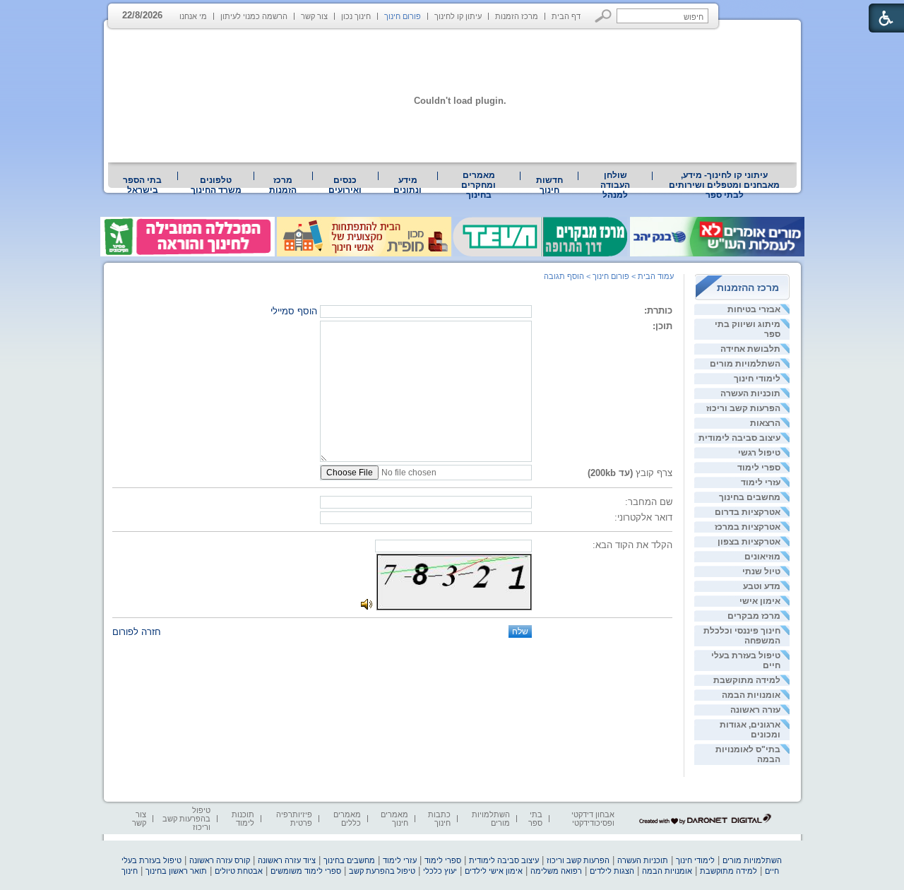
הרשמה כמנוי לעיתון (253, 16)
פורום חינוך (402, 16)
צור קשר (314, 16)
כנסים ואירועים (345, 185)
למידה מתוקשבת (746, 680)
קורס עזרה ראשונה (219, 860)
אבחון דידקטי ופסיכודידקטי (592, 818)
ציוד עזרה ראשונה (287, 860)
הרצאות (765, 423)
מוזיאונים (762, 557)
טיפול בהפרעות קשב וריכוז (186, 818)
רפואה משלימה (556, 871)
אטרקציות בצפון (749, 542)
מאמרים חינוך (394, 818)
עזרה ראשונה (755, 710)
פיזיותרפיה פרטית (294, 818)
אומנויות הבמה (751, 695)
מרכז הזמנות (516, 16)
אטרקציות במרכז (747, 527)
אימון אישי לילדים (494, 871)
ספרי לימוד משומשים (305, 871)
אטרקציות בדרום (747, 512)
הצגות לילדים (612, 871)
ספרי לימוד (758, 468)
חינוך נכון (356, 16)
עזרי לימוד (760, 482)
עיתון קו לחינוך (458, 16)
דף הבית (566, 16)
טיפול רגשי (759, 453)
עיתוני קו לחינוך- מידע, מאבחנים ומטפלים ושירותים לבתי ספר (724, 185)
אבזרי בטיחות (753, 309)
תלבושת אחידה (750, 349)
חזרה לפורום (136, 632)
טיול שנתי (761, 571)
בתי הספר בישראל (142, 185)
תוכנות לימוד (243, 818)
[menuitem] (725, 185)
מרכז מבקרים (753, 616)
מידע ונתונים (407, 185)
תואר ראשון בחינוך (176, 871)
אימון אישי (759, 601)
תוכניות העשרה (750, 393)
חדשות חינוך (549, 185)
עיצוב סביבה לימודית (739, 438)
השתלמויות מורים (745, 364)
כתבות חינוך (439, 818)
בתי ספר (535, 818)
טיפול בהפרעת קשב (382, 871)
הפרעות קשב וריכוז (743, 408)
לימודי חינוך (757, 379)
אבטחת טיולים (239, 871)
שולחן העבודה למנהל (615, 185)
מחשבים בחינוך (749, 497)
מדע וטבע (761, 586)
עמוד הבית (656, 276)
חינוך (129, 871)
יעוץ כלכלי (440, 871)
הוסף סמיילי (293, 311)
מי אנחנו (193, 16)
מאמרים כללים (347, 818)
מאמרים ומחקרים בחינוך (478, 185)
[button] (603, 15)
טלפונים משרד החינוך (216, 185)
